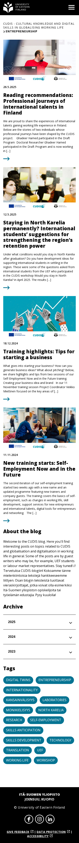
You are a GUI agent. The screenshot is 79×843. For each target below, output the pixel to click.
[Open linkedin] (50, 820)
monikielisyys (18, 710)
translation (17, 750)
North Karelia (51, 710)
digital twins (18, 680)
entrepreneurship (54, 680)
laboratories (54, 700)
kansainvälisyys (20, 700)
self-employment (45, 720)
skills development (23, 740)
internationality (22, 690)
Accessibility (38, 836)
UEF (40, 750)
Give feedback (18, 832)
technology (60, 740)
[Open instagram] (39, 820)
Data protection (51, 832)
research (14, 720)
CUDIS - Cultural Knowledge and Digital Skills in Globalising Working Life (39, 25)
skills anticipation (23, 730)
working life (17, 760)
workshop (46, 760)
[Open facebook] (29, 820)
